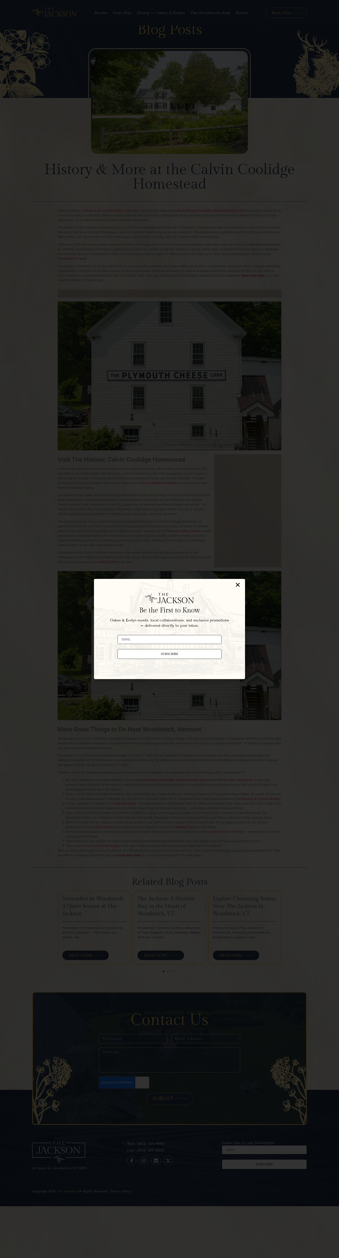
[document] (169, 629)
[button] (238, 585)
